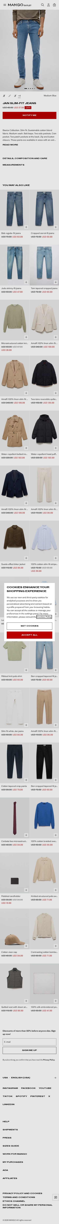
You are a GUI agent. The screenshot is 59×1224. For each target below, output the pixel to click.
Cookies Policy (44, 616)
